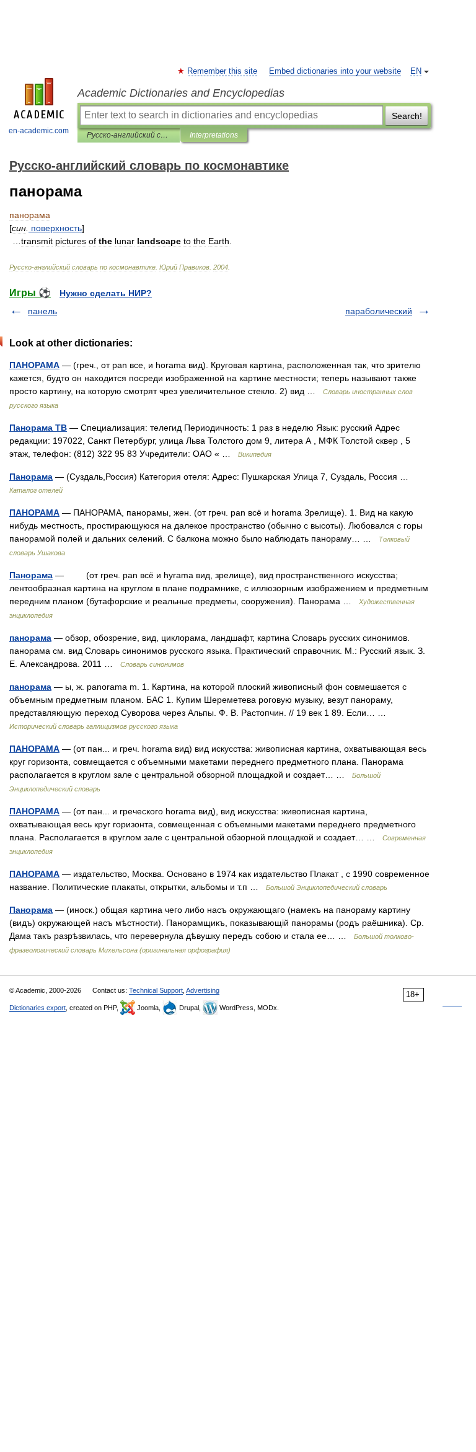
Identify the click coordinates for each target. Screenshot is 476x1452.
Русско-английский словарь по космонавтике (128, 135)
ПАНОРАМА (34, 365)
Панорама (31, 477)
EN (415, 71)
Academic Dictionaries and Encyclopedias (180, 93)
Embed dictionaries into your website (335, 71)
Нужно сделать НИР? (106, 293)
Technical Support (156, 990)
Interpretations (214, 135)
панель (42, 311)
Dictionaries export (37, 1007)
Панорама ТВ (38, 428)
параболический (378, 311)
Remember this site (222, 71)
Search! (407, 116)
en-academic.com (39, 130)
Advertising (202, 990)
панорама (30, 638)
